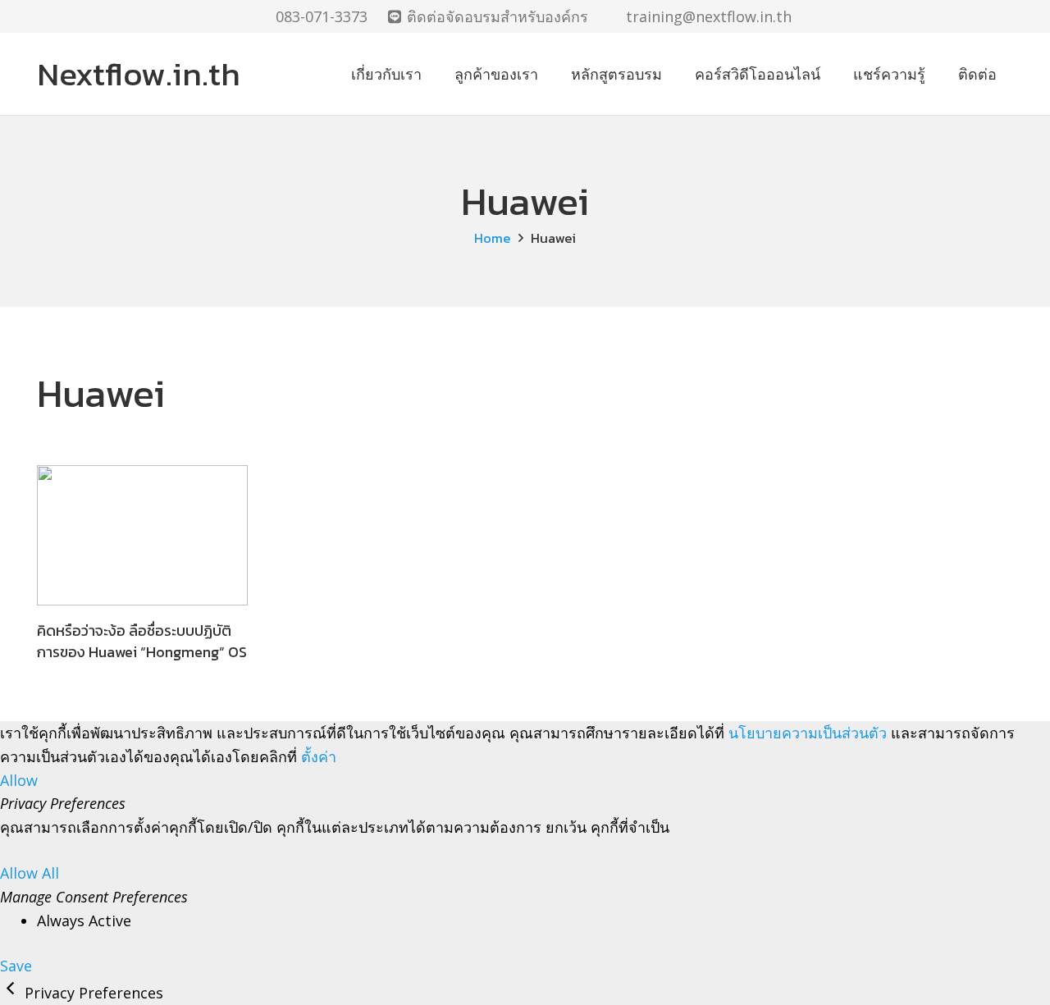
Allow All (29, 873)
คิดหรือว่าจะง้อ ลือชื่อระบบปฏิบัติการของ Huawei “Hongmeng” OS (142, 640)
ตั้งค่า (318, 756)
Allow (19, 780)
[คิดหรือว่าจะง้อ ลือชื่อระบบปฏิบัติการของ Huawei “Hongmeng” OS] (142, 535)
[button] (1004, 16)
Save (16, 965)
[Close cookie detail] (12, 993)
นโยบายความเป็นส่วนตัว (807, 732)
